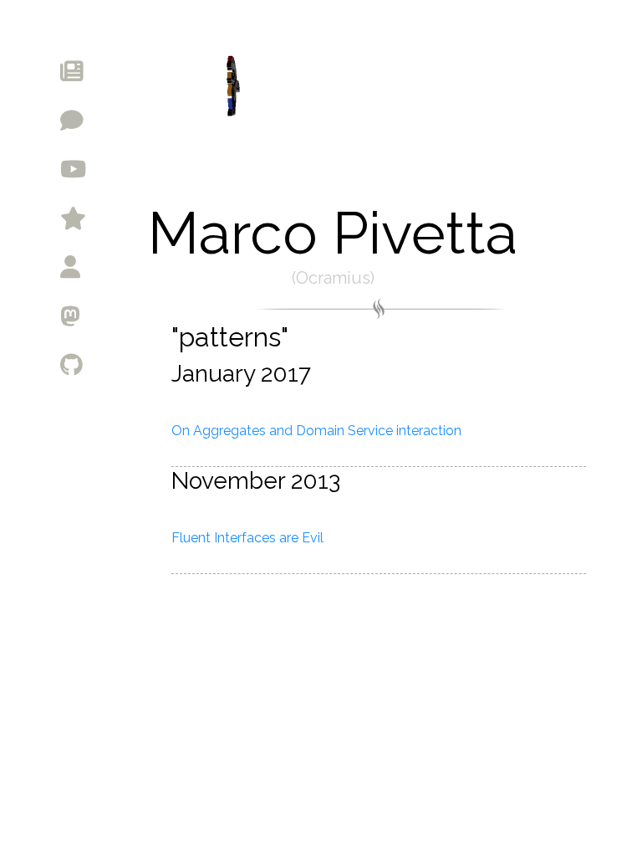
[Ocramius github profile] (150, 364)
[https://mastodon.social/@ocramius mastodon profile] (150, 314)
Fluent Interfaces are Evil (247, 538)
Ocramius (333, 278)
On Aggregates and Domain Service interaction (316, 431)
